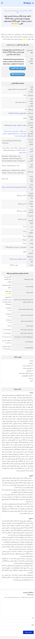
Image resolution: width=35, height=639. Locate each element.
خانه (29, 11)
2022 (25, 95)
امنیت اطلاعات (22, 131)
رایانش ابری (15, 131)
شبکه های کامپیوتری (13, 134)
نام (33, 618)
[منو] (2, 4)
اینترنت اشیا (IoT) (21, 150)
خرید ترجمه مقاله (16, 74)
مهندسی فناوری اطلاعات (10, 125)
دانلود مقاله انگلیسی (16, 68)
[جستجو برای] (33, 4)
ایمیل (33, 625)
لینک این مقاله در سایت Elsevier (18, 259)
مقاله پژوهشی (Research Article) (17, 113)
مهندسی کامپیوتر (21, 125)
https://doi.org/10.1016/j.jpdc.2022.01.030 (14, 187)
